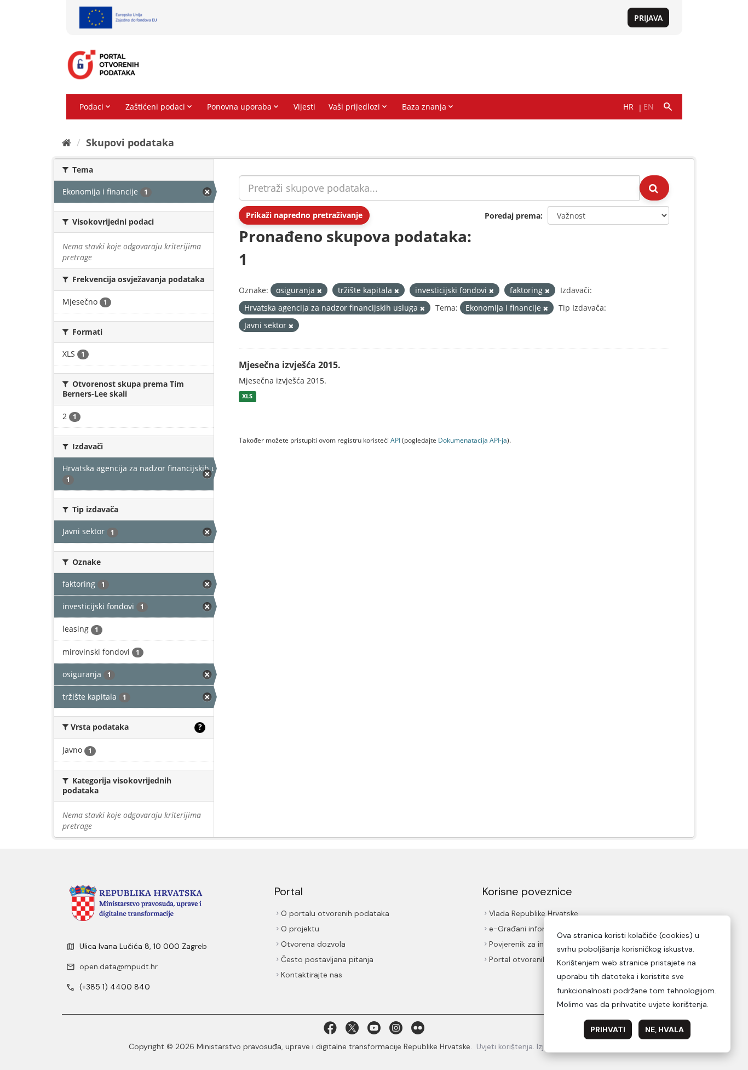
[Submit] (654, 188)
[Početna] (66, 142)
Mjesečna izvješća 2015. (290, 365)
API (395, 440)
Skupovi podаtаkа (130, 142)
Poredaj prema (512, 215)
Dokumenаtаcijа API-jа (472, 440)
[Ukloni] (319, 291)
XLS (247, 396)
